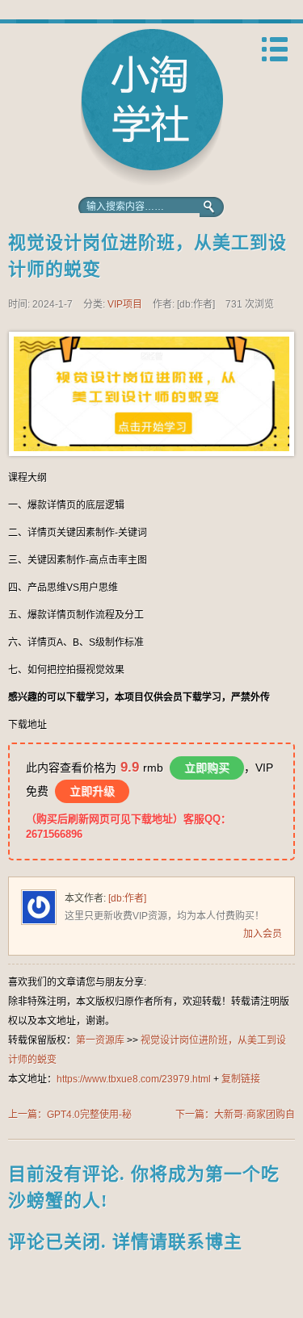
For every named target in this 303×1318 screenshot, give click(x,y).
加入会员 (262, 933)
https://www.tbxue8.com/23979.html (134, 1079)
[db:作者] (127, 898)
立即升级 (92, 791)
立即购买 (206, 767)
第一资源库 (152, 106)
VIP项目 (124, 304)
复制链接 (240, 1079)
